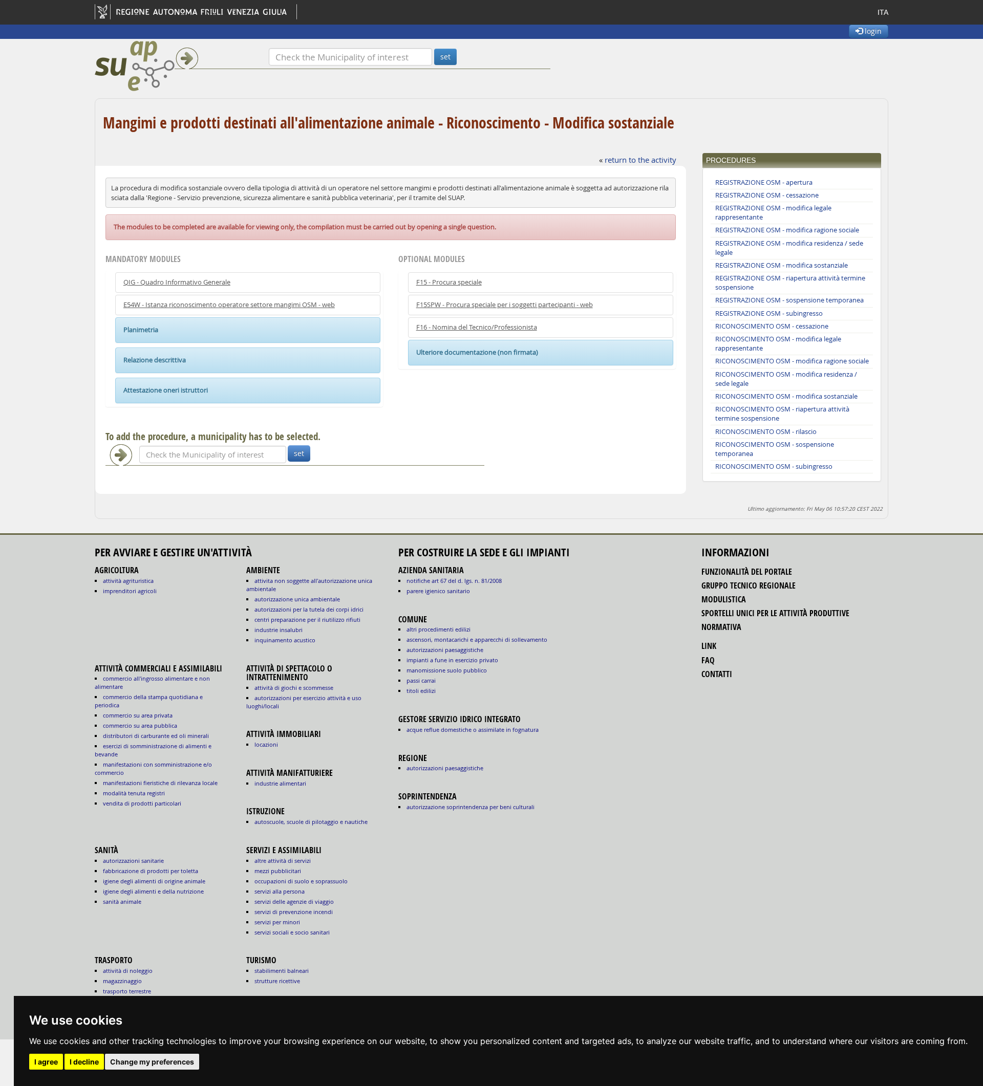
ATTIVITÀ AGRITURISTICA (128, 580)
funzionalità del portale (746, 571)
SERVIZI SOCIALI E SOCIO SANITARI (292, 932)
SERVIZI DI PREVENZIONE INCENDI (293, 912)
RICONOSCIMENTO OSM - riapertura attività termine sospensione (782, 414)
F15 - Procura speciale (449, 282)
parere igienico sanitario (438, 591)
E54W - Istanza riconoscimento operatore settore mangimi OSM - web (229, 304)
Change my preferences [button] (152, 1061)
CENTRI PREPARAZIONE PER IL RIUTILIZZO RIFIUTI (307, 619)
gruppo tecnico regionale (748, 585)
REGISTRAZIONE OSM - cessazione (767, 195)
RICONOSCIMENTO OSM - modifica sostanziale (786, 396)
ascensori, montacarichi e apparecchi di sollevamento (477, 639)
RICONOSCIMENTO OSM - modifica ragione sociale (792, 361)
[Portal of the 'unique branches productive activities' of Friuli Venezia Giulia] (182, 66)
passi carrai (421, 680)
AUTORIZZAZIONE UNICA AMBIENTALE (297, 599)
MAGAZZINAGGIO (122, 981)
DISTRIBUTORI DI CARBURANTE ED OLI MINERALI (156, 736)
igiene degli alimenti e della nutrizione (153, 891)
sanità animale (122, 901)
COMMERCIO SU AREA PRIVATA (138, 715)
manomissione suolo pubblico (447, 670)
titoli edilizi (421, 690)
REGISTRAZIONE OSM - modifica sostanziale (781, 265)
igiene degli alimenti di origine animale (154, 881)
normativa (721, 627)
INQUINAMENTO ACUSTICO (284, 640)
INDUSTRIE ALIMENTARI (280, 783)
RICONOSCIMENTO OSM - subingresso (773, 466)
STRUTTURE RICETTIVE (277, 981)
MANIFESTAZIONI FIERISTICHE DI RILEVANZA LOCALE (160, 783)
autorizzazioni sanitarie (133, 860)
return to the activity (640, 160)
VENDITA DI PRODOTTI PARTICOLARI (142, 803)
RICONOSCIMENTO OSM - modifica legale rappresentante (778, 344)
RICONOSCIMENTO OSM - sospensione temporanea (774, 449)
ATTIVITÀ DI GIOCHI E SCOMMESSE (293, 687)
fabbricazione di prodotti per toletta (150, 871)
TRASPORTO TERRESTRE (127, 991)
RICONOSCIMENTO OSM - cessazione (771, 326)
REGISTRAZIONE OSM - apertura (764, 182)
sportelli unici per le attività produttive (775, 613)
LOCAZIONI (266, 744)
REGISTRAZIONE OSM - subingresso (769, 313)
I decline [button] (84, 1061)
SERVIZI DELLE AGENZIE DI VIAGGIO (294, 901)
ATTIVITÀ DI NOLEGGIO (128, 970)
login (872, 31)
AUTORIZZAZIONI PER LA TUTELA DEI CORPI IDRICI (309, 609)
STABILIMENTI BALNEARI (281, 970)
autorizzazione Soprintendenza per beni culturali (471, 807)
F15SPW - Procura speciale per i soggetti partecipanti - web (504, 304)
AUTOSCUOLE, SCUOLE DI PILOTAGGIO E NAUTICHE (311, 822)
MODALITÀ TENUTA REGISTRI (134, 793)
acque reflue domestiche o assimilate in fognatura (473, 729)
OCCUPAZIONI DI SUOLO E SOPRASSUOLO (301, 881)
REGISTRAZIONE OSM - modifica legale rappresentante (773, 213)
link (708, 645)
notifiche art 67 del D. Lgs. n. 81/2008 (454, 580)
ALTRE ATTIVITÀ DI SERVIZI (282, 860)
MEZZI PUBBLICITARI (277, 871)
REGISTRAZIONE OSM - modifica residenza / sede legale (789, 248)
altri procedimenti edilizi (439, 629)
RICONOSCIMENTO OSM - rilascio (766, 431)
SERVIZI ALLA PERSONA (279, 891)
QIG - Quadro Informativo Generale (176, 282)
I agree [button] (46, 1061)
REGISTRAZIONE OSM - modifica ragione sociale (787, 230)
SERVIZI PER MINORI (277, 922)
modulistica (723, 599)
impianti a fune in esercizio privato (452, 660)
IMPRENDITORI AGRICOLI (130, 591)
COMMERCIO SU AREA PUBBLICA (140, 725)
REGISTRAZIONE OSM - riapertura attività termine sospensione (790, 283)
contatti (716, 674)
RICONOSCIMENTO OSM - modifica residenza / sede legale (786, 379)
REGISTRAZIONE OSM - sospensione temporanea (789, 300)
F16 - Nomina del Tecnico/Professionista (476, 327)
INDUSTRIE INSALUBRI (278, 630)
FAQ (708, 660)
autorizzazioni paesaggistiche (445, 650)
